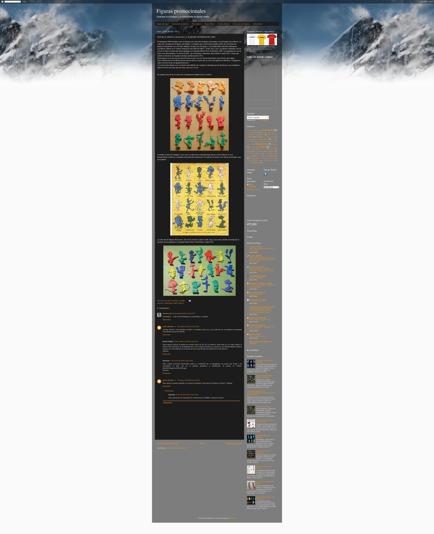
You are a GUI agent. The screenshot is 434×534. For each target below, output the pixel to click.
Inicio (202, 443)
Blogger (232, 518)
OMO (176, 303)
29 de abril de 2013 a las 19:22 (184, 313)
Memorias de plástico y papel (260, 283)
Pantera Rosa (251, 153)
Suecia (264, 160)
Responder (167, 319)
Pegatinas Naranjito (255, 294)
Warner (181, 303)
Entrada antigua (234, 443)
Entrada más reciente (167, 443)
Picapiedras (258, 156)
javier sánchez (168, 326)
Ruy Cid (260, 158)
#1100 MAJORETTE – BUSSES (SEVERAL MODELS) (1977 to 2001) (261, 270)
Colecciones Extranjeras (241, 24)
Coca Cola (250, 141)
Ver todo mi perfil (253, 189)
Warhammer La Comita (258, 300)
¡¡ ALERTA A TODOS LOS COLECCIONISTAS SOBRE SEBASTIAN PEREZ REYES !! (261, 393)
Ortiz (273, 151)
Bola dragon (271, 134)
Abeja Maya (250, 130)
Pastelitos (266, 153)
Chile (273, 139)
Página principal (162, 24)
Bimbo (261, 135)
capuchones (256, 139)
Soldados (249, 160)
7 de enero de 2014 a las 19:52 (188, 380)
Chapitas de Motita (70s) (257, 336)
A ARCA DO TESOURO (257, 318)
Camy (248, 139)
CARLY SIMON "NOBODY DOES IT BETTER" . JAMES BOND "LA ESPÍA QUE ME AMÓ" (261, 259)
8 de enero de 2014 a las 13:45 (187, 395)
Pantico (259, 153)
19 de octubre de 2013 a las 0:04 (186, 341)
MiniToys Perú (254, 334)
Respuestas (169, 391)
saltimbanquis (270, 158)
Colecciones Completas (180, 24)
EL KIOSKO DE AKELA (257, 276)
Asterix (254, 134)
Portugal (273, 156)
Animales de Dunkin (263, 407)
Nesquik (256, 151)
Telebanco (272, 160)
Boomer (250, 137)
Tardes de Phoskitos (257, 325)
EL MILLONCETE (255, 256)
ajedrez (258, 130)
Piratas (266, 156)
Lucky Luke (262, 149)
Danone (273, 141)
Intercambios (257, 24)
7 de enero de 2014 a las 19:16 (181, 361)
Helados (272, 147)
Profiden (252, 158)
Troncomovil (250, 162)
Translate (263, 120)
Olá (262, 151)
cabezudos (272, 137)
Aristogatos (264, 132)
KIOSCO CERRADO (256, 278)
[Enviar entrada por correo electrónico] (189, 301)
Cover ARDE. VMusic (256, 301)
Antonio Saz (167, 313)
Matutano (272, 149)
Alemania (268, 130)
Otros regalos (196, 24)
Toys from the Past (256, 267)
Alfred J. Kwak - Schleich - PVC (259, 320)
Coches (258, 141)
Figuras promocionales (181, 10)
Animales (250, 132)
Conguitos (265, 141)
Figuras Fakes (209, 24)
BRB (257, 137)
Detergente (169, 303)
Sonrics (257, 160)
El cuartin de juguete (257, 292)
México (249, 151)
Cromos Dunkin (223, 24)
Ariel (257, 132)
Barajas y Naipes (255, 247)
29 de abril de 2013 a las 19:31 (188, 326)
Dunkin (261, 146)
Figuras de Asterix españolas (262, 452)
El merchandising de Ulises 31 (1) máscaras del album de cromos (260, 311)
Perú (273, 153)
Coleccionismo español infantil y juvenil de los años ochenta (262, 308)
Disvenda (252, 147)
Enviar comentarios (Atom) (176, 448)
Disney (274, 144)
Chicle (265, 139)
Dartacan (249, 144)
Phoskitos (250, 156)
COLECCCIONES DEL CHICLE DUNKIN (264, 377)
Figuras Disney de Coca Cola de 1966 (264, 421)
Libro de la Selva (252, 149)
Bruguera (263, 137)
